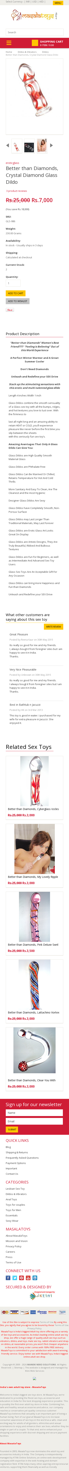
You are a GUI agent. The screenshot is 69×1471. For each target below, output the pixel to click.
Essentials (12, 1215)
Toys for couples (15, 1204)
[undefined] (34, 96)
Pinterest (21, 1278)
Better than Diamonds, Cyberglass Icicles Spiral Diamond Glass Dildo (33, 811)
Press (9, 1257)
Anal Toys (11, 1199)
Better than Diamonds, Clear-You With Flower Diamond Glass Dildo (32, 1082)
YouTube (28, 1278)
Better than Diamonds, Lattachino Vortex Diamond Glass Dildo (33, 1014)
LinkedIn (35, 1278)
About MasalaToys (16, 1235)
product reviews (16, 191)
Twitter (14, 1278)
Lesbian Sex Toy (15, 1188)
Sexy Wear (12, 1220)
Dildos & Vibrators (27, 51)
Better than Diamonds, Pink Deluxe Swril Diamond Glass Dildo (33, 946)
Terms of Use (13, 1262)
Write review (53, 626)
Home (9, 51)
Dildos (45, 51)
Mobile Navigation (9, 43)
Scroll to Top (64, 1300)
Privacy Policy (13, 1246)
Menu (58, 3)
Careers (10, 1251)
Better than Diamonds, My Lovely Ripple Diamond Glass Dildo (33, 878)
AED (41, 1)
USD (34, 1)
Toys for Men (13, 1210)
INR (28, 1)
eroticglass (12, 163)
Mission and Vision (17, 1241)
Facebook (8, 1278)
